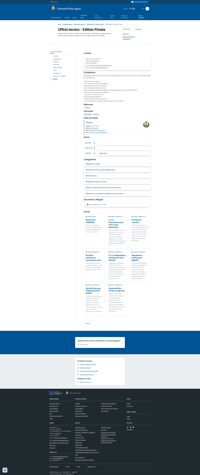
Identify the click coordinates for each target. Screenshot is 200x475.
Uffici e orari (52, 445)
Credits (78, 467)
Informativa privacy (106, 427)
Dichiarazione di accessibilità (108, 432)
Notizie (128, 403)
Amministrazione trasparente (108, 435)
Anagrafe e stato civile (81, 406)
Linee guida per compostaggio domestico (85, 450)
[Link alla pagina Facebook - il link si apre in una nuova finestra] (130, 9)
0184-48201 (94, 128)
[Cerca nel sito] (146, 9)
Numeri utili (52, 448)
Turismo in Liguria (79, 437)
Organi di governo (54, 411)
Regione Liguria (54, 2)
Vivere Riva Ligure (83, 16)
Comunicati (129, 406)
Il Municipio (89, 122)
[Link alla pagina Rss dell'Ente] (133, 427)
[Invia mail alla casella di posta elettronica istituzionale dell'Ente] (60, 438)
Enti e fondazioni (53, 408)
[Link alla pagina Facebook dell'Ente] (128, 427)
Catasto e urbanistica (80, 413)
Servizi (75, 18)
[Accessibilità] (5, 470)
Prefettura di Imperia (80, 440)
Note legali (104, 430)
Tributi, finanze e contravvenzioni (109, 408)
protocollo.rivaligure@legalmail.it (98, 68)
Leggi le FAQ (104, 437)
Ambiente (77, 403)
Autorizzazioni (78, 411)
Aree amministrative (54, 403)
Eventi (128, 419)
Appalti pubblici (79, 408)
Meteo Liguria (78, 442)
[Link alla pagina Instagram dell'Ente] (130, 427)
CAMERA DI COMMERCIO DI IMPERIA (85, 432)
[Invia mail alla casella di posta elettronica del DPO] (60, 457)
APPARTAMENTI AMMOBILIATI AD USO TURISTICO (87, 454)
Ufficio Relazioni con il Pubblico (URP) (58, 443)
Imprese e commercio (106, 406)
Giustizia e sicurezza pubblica (108, 403)
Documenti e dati (53, 406)
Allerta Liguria (78, 445)
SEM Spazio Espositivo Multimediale (84, 460)
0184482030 (95, 61)
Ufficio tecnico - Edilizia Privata (95, 24)
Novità (67, 18)
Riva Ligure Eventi (80, 457)
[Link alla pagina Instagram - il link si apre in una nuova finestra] (132, 9)
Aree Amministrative (79, 24)
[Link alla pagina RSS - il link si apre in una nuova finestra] (134, 9)
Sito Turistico (78, 435)
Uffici (50, 413)
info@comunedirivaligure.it (97, 130)
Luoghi (128, 416)
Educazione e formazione (81, 416)
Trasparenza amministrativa (125, 17)
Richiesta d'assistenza (106, 442)
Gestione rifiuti (112, 17)
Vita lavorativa (104, 411)
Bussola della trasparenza (82, 447)
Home (59, 24)
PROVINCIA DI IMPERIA (81, 430)
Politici (51, 418)
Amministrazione (56, 18)
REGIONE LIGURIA (80, 427)
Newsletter (130, 429)
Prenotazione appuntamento (108, 440)
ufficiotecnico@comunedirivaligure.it (101, 65)
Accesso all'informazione (98, 17)
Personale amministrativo (56, 416)
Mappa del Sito (91, 467)
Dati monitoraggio (54, 467)
